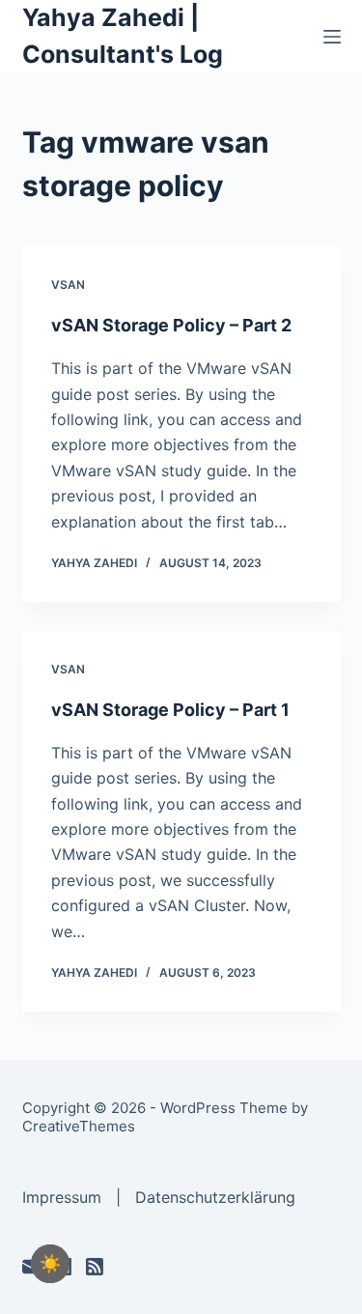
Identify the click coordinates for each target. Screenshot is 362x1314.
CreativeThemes (78, 1126)
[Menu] (332, 36)
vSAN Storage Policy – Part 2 (171, 325)
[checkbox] (50, 1263)
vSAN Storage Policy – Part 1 (170, 710)
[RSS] (94, 1266)
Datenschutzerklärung (215, 1197)
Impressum (61, 1197)
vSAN (68, 284)
